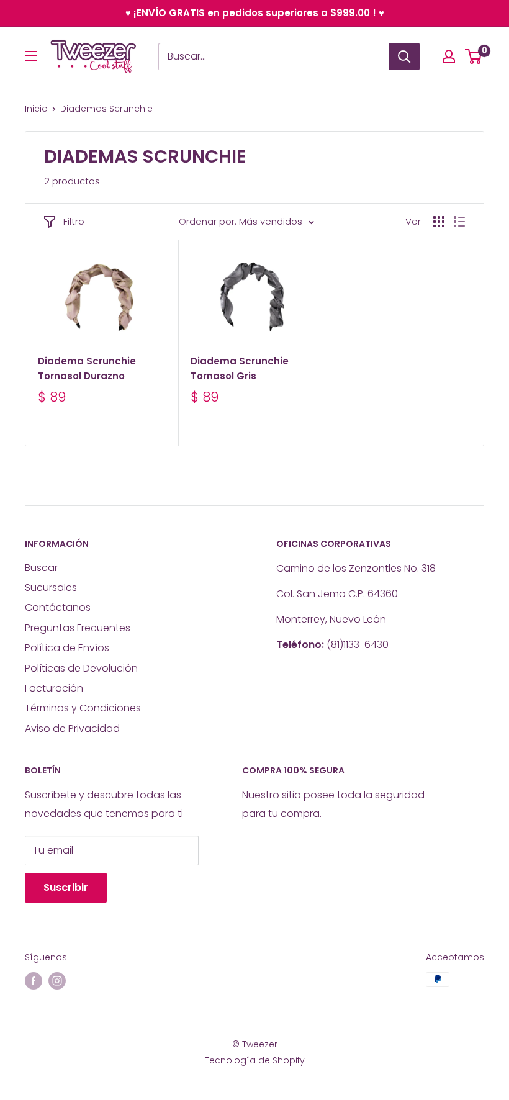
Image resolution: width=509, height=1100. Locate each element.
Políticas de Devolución (81, 668)
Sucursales (51, 587)
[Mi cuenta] (449, 56)
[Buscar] (404, 56)
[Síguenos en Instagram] (57, 981)
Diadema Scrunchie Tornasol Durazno (87, 368)
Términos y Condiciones (83, 708)
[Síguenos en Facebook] (33, 981)
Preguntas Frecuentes (77, 628)
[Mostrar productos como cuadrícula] (438, 221)
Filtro (73, 221)
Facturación (54, 688)
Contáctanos (58, 607)
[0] (474, 56)
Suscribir (65, 887)
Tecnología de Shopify (255, 1060)
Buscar (41, 568)
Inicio (36, 108)
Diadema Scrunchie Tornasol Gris (240, 368)
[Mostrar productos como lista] (459, 221)
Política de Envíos (67, 648)
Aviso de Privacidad (72, 728)
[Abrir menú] (31, 56)
